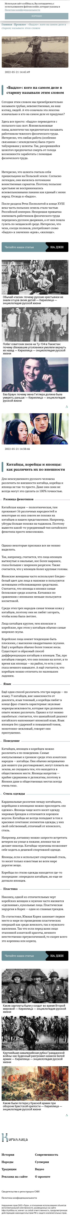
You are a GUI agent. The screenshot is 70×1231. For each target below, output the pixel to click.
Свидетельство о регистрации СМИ (20, 1191)
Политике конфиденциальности (22, 9)
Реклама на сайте (15, 1176)
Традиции (9, 1169)
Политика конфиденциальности (19, 1197)
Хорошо (36, 16)
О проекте (42, 1176)
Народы (7, 1162)
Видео (39, 1169)
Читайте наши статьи (34, 247)
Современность (46, 1154)
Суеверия (42, 1162)
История (8, 1154)
